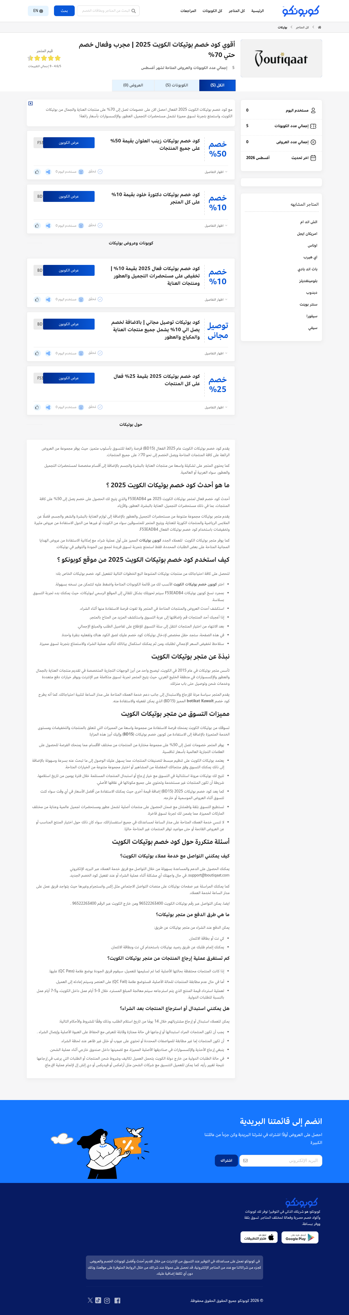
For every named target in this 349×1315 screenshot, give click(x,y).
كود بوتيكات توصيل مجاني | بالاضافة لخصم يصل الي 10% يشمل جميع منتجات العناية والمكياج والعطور (156, 330)
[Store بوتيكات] (281, 59)
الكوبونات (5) (177, 85)
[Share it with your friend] (48, 174)
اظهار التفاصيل (214, 171)
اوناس (312, 245)
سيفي (312, 328)
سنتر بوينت (308, 304)
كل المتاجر (237, 11)
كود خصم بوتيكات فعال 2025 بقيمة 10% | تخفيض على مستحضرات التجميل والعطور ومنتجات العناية (155, 276)
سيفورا (311, 316)
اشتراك (226, 1160)
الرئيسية (257, 11)
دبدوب (311, 292)
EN (35, 11)
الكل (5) (217, 85)
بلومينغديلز (308, 281)
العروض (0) (133, 85)
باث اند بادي (307, 269)
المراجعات (188, 11)
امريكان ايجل (307, 234)
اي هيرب (310, 257)
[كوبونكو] (300, 11)
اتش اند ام (308, 222)
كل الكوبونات (212, 11)
